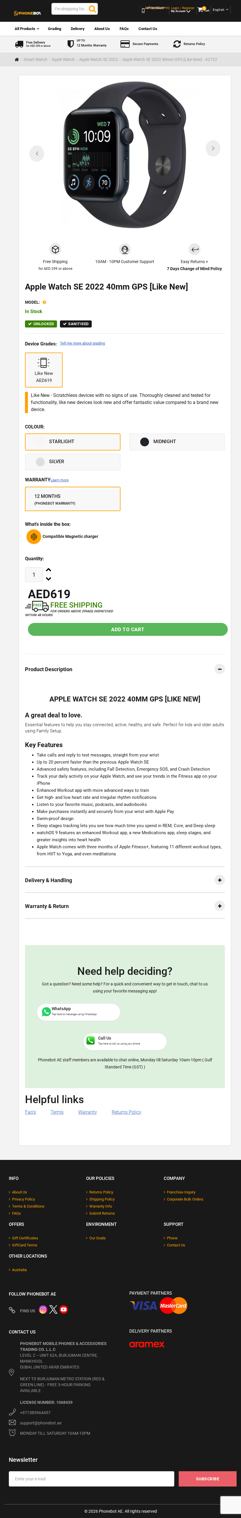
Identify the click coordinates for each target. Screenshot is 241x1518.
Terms (57, 1112)
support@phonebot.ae (40, 1423)
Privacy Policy (23, 1199)
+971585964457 (35, 1412)
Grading (54, 28)
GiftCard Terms (24, 1245)
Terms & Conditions (28, 1206)
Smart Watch (35, 59)
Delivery (78, 28)
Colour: (35, 427)
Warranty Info (100, 1206)
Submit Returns (102, 1213)
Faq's (30, 1112)
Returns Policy (194, 44)
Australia (19, 1270)
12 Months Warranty (91, 43)
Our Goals (97, 1238)
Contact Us (147, 28)
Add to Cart (128, 629)
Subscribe (208, 1479)
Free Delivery (38, 44)
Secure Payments (145, 44)
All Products (25, 28)
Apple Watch (63, 59)
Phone (172, 1238)
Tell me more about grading (82, 343)
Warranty (46, 480)
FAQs (124, 28)
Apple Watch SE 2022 (98, 59)
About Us (102, 28)
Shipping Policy (102, 1199)
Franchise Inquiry (181, 1192)
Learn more (59, 480)
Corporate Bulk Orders (185, 1199)
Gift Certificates (25, 1238)
